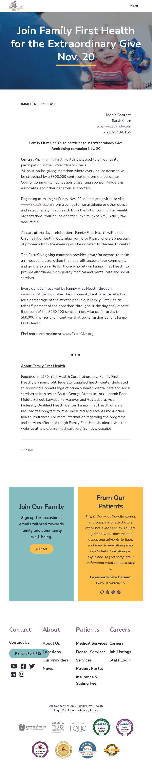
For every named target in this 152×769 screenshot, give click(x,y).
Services (84, 660)
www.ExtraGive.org (36, 204)
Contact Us (19, 642)
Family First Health (59, 159)
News (29, 450)
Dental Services (90, 652)
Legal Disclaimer (65, 710)
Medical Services (91, 643)
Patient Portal (26, 653)
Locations (52, 652)
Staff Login (120, 660)
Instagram (21, 674)
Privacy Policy (89, 710)
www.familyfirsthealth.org (60, 428)
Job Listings (120, 652)
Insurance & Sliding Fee (86, 680)
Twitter (32, 666)
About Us (51, 643)
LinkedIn (13, 674)
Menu (134, 6)
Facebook (23, 666)
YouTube (14, 666)
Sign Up (41, 549)
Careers (116, 643)
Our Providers (55, 660)
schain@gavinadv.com (114, 126)
